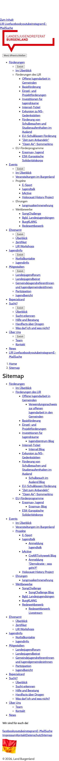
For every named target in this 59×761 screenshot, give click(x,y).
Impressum (9, 735)
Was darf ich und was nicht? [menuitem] (33, 328)
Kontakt (21, 735)
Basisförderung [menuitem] (31, 87)
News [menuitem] (12, 348)
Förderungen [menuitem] (17, 62)
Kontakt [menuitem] (20, 344)
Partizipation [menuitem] (23, 291)
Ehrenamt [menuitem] (15, 230)
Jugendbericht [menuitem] (24, 295)
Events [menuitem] (13, 164)
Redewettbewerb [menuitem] (32, 226)
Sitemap (14, 368)
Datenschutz (33, 735)
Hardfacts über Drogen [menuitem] (30, 324)
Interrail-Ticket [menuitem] (31, 107)
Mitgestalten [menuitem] (16, 267)
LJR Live (5, 24)
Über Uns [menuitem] (15, 332)
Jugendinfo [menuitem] (15, 250)
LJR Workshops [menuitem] (25, 246)
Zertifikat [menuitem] (21, 242)
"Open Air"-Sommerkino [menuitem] (37, 144)
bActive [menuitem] (26, 193)
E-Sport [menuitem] (27, 185)
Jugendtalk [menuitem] (28, 189)
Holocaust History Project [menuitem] (38, 197)
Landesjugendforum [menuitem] (28, 275)
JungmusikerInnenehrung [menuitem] (37, 205)
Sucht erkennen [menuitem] (25, 316)
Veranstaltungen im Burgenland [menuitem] (35, 177)
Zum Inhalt (6, 20)
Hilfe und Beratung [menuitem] (27, 320)
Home (13, 364)
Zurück (20, 66)
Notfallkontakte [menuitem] (25, 258)
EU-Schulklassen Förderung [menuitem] (39, 136)
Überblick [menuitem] (21, 238)
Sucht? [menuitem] (13, 303)
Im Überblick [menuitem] (23, 70)
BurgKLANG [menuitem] (29, 222)
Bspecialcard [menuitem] (17, 299)
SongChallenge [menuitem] (31, 213)
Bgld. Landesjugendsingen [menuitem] (38, 217)
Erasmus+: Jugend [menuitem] (33, 152)
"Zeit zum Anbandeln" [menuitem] (35, 140)
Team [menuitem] (19, 340)
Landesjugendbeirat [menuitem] (28, 279)
